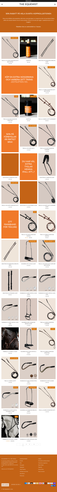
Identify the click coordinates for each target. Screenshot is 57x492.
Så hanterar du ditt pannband (44, 460)
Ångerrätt (40, 467)
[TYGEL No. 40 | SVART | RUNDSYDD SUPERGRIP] (47, 135)
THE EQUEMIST (6, 489)
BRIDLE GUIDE (28, 0)
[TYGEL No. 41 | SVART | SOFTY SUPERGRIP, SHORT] (47, 192)
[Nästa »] (38, 444)
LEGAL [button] (39, 458)
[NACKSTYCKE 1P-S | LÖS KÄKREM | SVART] (28, 192)
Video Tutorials (23, 469)
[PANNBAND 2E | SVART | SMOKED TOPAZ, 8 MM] (28, 368)
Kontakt (21, 460)
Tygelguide (22, 467)
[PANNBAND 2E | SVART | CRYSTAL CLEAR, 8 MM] (47, 280)
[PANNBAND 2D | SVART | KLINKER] (47, 368)
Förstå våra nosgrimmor (42, 463)
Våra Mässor (22, 473)
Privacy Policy (41, 469)
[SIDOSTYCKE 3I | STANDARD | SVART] (10, 280)
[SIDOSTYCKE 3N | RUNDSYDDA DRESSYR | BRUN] (10, 251)
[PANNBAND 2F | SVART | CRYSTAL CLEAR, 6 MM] (10, 309)
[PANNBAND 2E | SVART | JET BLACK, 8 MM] (28, 426)
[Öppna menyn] (3, 4)
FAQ (20, 463)
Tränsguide (22, 465)
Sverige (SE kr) (15, 484)
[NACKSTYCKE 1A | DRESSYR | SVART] (47, 164)
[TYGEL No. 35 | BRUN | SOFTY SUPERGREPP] (47, 106)
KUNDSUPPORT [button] (23, 458)
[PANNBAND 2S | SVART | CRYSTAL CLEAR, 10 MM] (28, 280)
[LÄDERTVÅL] (28, 47)
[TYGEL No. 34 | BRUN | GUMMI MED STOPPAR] (47, 221)
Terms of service (41, 471)
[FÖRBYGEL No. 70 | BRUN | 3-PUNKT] (10, 338)
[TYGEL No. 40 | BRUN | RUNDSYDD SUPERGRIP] (47, 309)
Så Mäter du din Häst (24, 471)
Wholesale (22, 475)
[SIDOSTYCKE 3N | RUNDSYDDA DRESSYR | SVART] (47, 47)
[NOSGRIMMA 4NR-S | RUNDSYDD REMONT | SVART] (28, 309)
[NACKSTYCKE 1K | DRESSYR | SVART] (10, 164)
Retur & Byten (41, 465)
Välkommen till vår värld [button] (8, 458)
